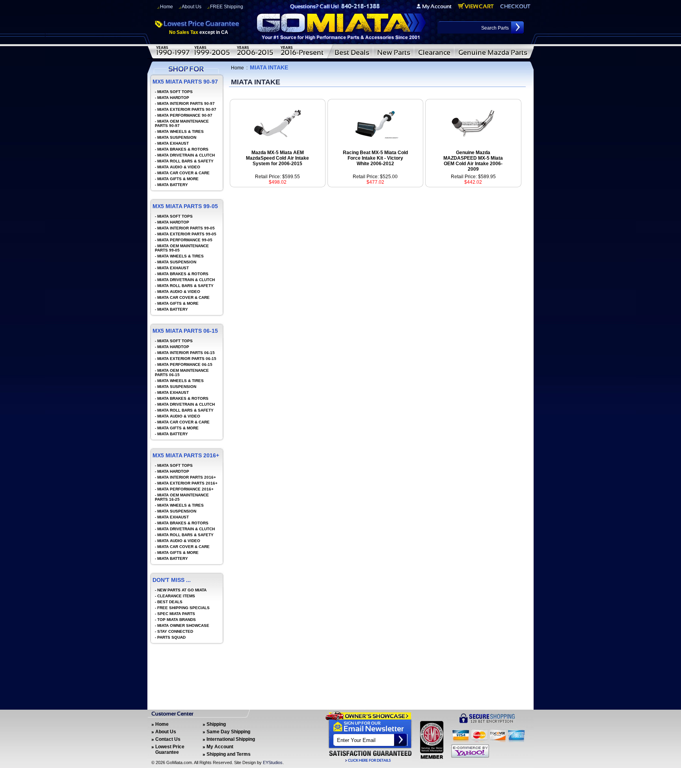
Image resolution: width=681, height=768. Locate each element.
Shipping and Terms (229, 754)
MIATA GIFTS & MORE (178, 179)
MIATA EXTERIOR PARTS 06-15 (186, 358)
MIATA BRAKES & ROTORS (182, 149)
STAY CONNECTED (175, 631)
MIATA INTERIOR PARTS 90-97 (186, 103)
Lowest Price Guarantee (169, 749)
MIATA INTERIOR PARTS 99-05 (186, 228)
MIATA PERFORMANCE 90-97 (184, 115)
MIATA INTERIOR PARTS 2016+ (186, 477)
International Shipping (231, 739)
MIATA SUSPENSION (176, 137)
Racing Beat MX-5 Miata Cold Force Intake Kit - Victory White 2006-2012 (375, 158)
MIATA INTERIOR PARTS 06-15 (186, 352)
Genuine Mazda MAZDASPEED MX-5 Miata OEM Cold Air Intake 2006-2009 (473, 161)
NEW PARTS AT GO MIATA (182, 590)
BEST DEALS (169, 602)
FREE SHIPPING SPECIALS (183, 608)
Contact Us (167, 739)
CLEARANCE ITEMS (176, 596)
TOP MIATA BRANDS (176, 619)
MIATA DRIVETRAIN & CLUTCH (186, 155)
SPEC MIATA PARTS (176, 613)
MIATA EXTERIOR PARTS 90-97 (186, 109)
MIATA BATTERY (172, 185)
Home (166, 6)
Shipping (216, 724)
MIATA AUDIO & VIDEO (178, 167)
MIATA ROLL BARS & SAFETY (185, 161)
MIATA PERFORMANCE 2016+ (185, 489)
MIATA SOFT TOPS (175, 91)
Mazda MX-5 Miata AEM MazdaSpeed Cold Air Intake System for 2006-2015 (277, 158)
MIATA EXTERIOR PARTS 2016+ (187, 483)
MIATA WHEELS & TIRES (180, 131)
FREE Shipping (226, 6)
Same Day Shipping (228, 731)
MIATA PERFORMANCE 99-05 (184, 240)
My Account (220, 746)
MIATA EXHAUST (173, 143)
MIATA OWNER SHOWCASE (183, 625)
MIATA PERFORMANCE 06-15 (184, 364)
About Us (191, 6)
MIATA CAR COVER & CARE (183, 173)
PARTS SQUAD (171, 637)
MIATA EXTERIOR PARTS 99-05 (186, 234)
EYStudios (273, 762)
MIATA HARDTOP (173, 97)
